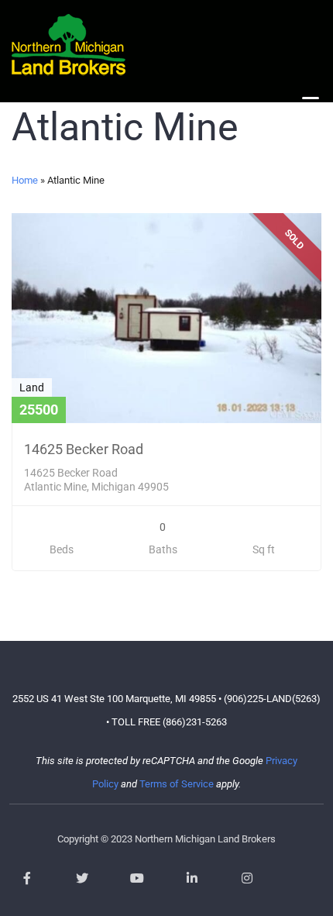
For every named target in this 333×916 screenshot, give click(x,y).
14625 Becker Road (83, 449)
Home (25, 180)
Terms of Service (176, 784)
